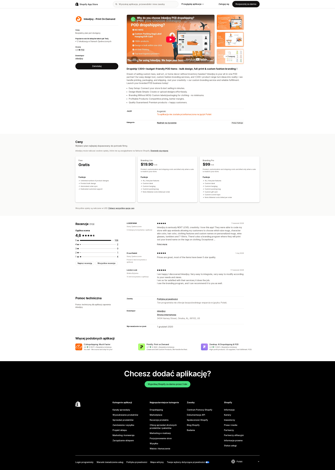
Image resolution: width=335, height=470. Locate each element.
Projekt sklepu (120, 430)
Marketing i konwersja (123, 435)
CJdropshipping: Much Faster (97, 344)
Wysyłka (154, 443)
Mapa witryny (157, 462)
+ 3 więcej (230, 56)
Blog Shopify (193, 425)
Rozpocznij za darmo (246, 4)
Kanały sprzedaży (121, 409)
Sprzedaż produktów (123, 420)
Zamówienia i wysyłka (123, 425)
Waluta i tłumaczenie (160, 448)
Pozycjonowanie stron (161, 438)
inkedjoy (79, 58)
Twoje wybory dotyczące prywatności (186, 462)
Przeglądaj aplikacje (192, 4)
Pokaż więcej (162, 244)
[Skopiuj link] (138, 223)
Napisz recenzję (85, 263)
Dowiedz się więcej (159, 151)
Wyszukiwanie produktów (125, 415)
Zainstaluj (97, 66)
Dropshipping (156, 409)
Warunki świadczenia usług (110, 462)
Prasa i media (230, 425)
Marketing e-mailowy (160, 433)
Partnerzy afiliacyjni (234, 435)
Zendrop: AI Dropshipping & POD (224, 344)
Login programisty (84, 462)
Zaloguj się (224, 4)
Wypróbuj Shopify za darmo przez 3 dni (167, 384)
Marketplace (156, 415)
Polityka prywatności (167, 299)
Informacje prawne (233, 440)
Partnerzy (229, 430)
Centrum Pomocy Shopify (199, 409)
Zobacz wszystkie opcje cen (121, 208)
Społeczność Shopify (197, 420)
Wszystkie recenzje (106, 263)
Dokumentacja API (196, 415)
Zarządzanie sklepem (123, 440)
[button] (104, 347)
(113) (82, 50)
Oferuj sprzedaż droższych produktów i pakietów (163, 426)
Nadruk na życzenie (167, 123)
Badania (191, 430)
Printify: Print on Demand (158, 344)
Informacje (229, 409)
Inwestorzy (229, 420)
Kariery (227, 415)
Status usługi (230, 445)
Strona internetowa (166, 314)
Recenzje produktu (159, 420)
